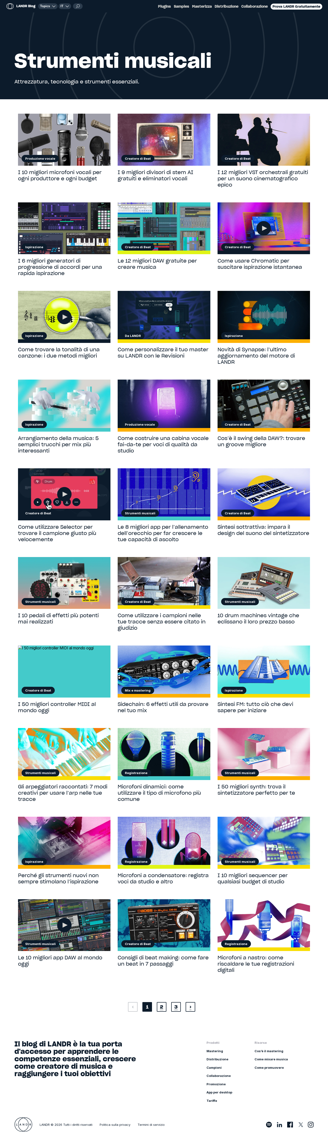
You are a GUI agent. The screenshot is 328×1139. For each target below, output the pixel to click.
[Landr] (23, 1124)
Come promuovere (269, 1067)
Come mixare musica (271, 1059)
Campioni (214, 1067)
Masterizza (202, 6)
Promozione (216, 1084)
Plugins (164, 6)
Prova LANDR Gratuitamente (296, 7)
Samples (181, 6)
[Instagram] (311, 1124)
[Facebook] (290, 1124)
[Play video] (263, 228)
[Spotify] (269, 1124)
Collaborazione (254, 6)
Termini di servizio (151, 1125)
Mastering (215, 1051)
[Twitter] (300, 1124)
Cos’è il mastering (269, 1051)
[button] (65, 6)
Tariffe (212, 1101)
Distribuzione (226, 6)
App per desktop (219, 1092)
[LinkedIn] (279, 1124)
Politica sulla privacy (115, 1125)
